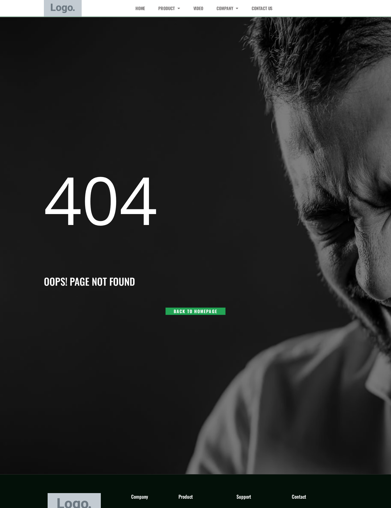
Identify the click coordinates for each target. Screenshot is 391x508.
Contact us (262, 8)
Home (140, 8)
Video (198, 8)
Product (166, 8)
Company (225, 8)
